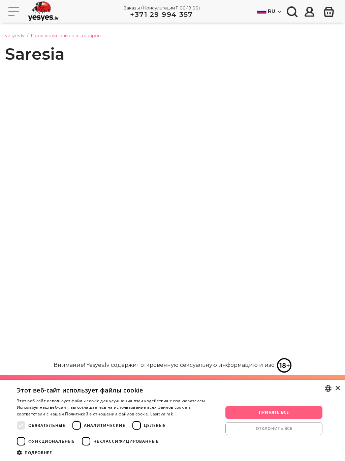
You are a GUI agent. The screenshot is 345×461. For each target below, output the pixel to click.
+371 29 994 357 (161, 14)
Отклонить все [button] (274, 428)
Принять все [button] (274, 412)
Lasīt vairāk (161, 414)
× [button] (337, 388)
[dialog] (172, 420)
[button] (117, 452)
